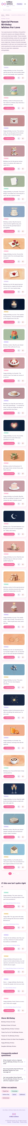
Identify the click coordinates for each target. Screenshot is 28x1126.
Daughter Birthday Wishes (8, 1046)
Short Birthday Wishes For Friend (13, 1007)
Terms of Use (23, 1122)
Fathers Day (6, 1094)
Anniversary (6, 1098)
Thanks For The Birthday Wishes (10, 1036)
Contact (9, 1122)
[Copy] (19, 78)
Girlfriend (22, 1094)
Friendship (14, 1091)
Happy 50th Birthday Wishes (12, 924)
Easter (14, 1094)
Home (2, 15)
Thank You (5, 1091)
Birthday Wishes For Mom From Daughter (12, 1039)
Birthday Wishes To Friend (8, 1025)
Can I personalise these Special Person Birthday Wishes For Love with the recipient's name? (13, 1079)
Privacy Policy (15, 1122)
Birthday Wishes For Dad (8, 1022)
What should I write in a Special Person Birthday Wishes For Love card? (13, 1061)
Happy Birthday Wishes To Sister (10, 1029)
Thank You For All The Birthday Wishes (12, 1032)
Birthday (7, 15)
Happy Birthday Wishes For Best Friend (15, 968)
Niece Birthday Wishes (11, 987)
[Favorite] (23, 78)
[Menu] (25, 4)
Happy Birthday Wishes (7, 1043)
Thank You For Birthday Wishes (13, 945)
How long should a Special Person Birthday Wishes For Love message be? (13, 1070)
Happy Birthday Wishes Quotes (13, 903)
